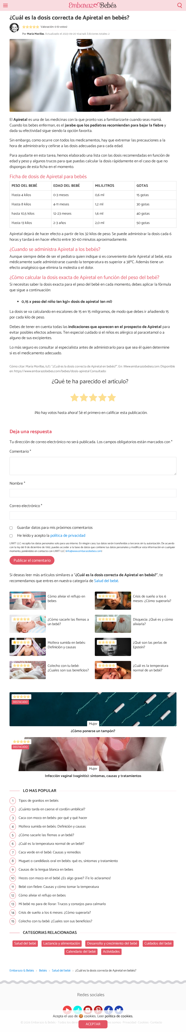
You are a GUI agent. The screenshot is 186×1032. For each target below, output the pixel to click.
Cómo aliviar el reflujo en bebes (66, 598)
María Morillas (35, 34)
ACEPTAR (93, 1024)
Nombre (17, 484)
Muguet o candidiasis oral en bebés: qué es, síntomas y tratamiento (68, 861)
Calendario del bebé (81, 952)
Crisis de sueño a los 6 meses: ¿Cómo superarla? (152, 598)
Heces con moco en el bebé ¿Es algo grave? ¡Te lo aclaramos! (65, 878)
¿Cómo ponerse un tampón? (93, 731)
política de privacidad (67, 535)
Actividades (111, 952)
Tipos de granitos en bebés (39, 801)
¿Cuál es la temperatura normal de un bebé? (150, 668)
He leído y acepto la (51, 536)
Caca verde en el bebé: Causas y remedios (50, 852)
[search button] (179, 5)
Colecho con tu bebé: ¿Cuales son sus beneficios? (68, 668)
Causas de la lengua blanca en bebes (46, 870)
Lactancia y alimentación (61, 943)
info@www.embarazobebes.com (83, 551)
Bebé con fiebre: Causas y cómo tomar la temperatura (59, 887)
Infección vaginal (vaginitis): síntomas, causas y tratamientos (93, 776)
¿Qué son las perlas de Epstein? (150, 645)
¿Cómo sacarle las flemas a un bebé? (68, 622)
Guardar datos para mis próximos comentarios (55, 528)
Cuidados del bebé (158, 943)
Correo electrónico (26, 506)
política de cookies (118, 1016)
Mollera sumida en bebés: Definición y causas (67, 645)
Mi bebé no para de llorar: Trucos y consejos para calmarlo (62, 904)
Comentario (20, 452)
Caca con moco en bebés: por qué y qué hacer (53, 818)
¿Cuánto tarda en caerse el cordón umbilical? (52, 809)
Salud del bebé (61, 970)
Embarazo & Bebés (22, 970)
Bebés (43, 970)
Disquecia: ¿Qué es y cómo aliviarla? (153, 622)
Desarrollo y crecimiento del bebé (112, 943)
